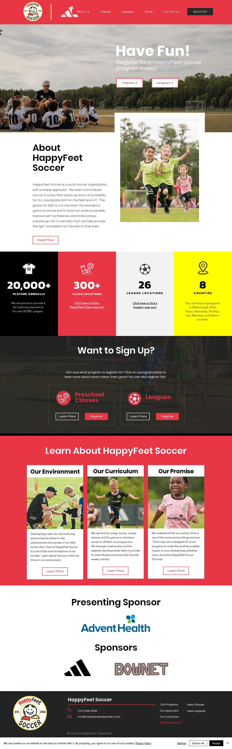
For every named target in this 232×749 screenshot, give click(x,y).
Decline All (198, 743)
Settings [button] (181, 743)
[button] (83, 11)
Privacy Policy (143, 743)
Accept (216, 743)
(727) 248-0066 (87, 710)
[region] (55, 522)
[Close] (227, 743)
